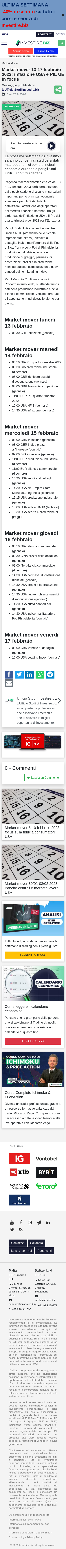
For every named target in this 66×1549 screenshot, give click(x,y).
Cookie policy (16, 1537)
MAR (38, 1519)
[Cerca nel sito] (61, 43)
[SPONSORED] (33, 118)
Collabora (36, 1243)
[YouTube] (12, 1222)
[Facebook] (9, 675)
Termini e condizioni (21, 1532)
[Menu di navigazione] (4, 43)
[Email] (9, 683)
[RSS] (21, 1230)
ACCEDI (60, 34)
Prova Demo (46, 51)
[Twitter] (19, 675)
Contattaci (17, 1243)
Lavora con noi (21, 1250)
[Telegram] (50, 675)
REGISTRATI (45, 34)
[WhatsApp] (40, 675)
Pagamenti (45, 1250)
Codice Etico (43, 1532)
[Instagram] (30, 1222)
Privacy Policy (35, 1537)
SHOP (4, 34)
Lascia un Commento (45, 777)
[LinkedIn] (29, 675)
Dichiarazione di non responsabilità (29, 1514)
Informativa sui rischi (21, 1519)
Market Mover (10, 63)
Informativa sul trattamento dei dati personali (29, 1525)
